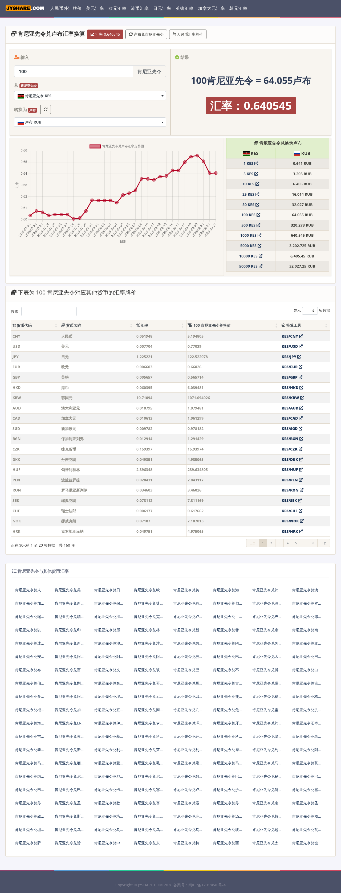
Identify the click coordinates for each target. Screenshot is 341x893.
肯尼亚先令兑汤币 (228, 816)
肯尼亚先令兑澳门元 (109, 645)
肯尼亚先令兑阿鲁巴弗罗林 (109, 658)
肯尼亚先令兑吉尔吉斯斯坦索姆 (30, 738)
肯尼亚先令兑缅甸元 (69, 765)
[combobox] (90, 95)
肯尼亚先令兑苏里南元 (228, 805)
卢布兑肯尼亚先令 (148, 34)
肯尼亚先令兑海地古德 (30, 725)
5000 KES (249, 245)
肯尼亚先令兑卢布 (188, 616)
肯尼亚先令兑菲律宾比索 (228, 632)
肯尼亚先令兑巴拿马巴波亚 (228, 778)
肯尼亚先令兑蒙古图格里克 (109, 765)
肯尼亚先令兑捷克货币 (149, 605)
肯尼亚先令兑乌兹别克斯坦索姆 (188, 831)
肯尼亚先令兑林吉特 (149, 632)
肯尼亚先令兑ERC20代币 (69, 725)
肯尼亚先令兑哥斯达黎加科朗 (188, 685)
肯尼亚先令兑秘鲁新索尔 (267, 778)
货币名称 (73, 325)
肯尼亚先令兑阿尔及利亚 (69, 698)
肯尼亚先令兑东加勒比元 (149, 845)
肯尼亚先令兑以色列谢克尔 (30, 632)
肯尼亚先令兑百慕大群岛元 (69, 672)
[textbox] (90, 95)
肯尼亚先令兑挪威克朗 (109, 618)
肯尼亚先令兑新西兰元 (188, 632)
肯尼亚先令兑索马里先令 (188, 805)
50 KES (248, 204)
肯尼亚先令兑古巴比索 (228, 685)
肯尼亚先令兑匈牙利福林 (228, 605)
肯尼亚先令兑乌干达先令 (109, 831)
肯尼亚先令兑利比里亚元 (109, 751)
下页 (324, 543)
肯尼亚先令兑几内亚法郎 (188, 711)
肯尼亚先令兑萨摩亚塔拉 (30, 845)
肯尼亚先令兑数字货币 (109, 805)
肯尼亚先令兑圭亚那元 (267, 711)
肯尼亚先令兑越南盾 (267, 831)
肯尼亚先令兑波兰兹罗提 (267, 605)
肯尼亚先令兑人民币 (30, 592)
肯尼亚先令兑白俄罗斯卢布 (307, 672)
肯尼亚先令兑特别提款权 (188, 845)
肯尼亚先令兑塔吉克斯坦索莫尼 (109, 818)
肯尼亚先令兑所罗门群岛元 (267, 791)
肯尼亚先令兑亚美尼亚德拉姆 (307, 645)
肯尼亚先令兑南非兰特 (307, 632)
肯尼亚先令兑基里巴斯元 (109, 738)
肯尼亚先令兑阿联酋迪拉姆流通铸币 (188, 645)
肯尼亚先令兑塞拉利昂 (149, 805)
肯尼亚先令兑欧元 (149, 589)
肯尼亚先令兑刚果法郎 (69, 685)
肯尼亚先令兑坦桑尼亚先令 (30, 831)
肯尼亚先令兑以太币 (188, 698)
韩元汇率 (238, 8)
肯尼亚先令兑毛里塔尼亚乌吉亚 (149, 765)
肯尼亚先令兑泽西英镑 (188, 725)
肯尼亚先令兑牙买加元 (228, 725)
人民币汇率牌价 (189, 34)
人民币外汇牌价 (66, 8)
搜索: (15, 311)
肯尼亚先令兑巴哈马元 (188, 672)
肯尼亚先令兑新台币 (69, 645)
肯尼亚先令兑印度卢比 (69, 632)
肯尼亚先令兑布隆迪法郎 (30, 672)
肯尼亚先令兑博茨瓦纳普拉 (267, 672)
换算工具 (293, 325)
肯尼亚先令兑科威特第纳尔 (228, 738)
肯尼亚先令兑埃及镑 (109, 698)
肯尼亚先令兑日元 (109, 589)
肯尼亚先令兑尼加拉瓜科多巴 (109, 778)
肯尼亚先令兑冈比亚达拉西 (149, 711)
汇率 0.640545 (107, 34)
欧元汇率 (117, 8)
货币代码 (24, 325)
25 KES (248, 194)
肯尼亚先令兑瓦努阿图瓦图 (307, 831)
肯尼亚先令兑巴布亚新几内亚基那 (307, 778)
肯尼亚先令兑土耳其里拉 (228, 618)
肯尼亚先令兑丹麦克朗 (188, 605)
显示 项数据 (312, 310)
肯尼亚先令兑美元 (69, 589)
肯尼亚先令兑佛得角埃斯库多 (267, 685)
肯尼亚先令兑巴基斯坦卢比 (30, 791)
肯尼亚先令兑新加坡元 (69, 605)
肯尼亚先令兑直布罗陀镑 (109, 711)
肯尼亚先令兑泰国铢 (267, 632)
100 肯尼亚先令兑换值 (211, 325)
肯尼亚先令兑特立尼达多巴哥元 (267, 818)
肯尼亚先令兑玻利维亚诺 (149, 672)
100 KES (249, 214)
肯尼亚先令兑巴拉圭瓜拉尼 (69, 791)
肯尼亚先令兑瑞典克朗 (30, 618)
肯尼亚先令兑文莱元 (109, 672)
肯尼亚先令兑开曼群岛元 (188, 738)
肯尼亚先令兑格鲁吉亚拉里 (307, 698)
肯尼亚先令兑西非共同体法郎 (228, 845)
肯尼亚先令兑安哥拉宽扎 (30, 658)
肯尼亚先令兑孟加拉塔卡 (267, 658)
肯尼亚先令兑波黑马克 (188, 658)
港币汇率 (140, 8)
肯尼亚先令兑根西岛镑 (30, 711)
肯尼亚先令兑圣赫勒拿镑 (69, 805)
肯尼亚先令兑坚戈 (267, 736)
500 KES (249, 225)
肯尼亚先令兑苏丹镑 (30, 805)
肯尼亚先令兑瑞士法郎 (69, 618)
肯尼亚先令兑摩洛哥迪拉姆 (228, 751)
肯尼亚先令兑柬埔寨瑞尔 (69, 738)
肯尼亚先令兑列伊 (267, 749)
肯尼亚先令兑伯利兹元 (30, 685)
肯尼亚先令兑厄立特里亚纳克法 (149, 698)
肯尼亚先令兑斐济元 (228, 698)
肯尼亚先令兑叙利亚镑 (30, 818)
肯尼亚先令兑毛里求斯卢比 (188, 765)
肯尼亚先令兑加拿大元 (30, 605)
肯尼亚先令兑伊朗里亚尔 (149, 725)
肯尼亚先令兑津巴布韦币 (149, 645)
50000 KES (249, 266)
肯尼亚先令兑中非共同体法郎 (109, 845)
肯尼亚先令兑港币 (228, 589)
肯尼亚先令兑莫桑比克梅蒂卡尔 (307, 765)
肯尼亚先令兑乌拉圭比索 (149, 831)
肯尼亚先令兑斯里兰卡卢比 (69, 751)
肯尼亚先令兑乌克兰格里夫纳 (69, 831)
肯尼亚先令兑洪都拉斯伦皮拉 (307, 711)
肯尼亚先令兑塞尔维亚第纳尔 (149, 791)
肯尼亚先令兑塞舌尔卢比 (307, 791)
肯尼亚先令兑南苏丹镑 (267, 805)
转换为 (25, 110)
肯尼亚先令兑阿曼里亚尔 (188, 778)
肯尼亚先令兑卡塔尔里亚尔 (109, 791)
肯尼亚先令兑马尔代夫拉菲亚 (228, 765)
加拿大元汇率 (211, 8)
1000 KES (249, 235)
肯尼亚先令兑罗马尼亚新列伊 (307, 605)
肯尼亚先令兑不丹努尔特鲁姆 (228, 672)
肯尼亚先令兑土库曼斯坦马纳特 (149, 818)
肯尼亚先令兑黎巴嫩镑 (30, 751)
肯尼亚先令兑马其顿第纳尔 (30, 765)
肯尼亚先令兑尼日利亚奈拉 (69, 778)
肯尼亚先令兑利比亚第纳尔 (188, 751)
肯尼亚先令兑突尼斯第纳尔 (188, 818)
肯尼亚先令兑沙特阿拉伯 (228, 791)
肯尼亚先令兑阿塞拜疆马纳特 (149, 658)
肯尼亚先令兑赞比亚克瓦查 (69, 845)
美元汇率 (95, 8)
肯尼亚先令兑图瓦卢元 (307, 818)
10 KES (248, 183)
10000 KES (249, 256)
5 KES (248, 173)
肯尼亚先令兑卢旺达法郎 (188, 791)
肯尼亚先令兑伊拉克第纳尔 (109, 725)
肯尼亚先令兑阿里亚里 (307, 751)
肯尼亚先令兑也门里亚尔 (307, 845)
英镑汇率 (185, 8)
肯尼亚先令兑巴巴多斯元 (228, 658)
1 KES (248, 163)
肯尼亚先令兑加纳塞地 (69, 711)
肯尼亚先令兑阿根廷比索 (69, 658)
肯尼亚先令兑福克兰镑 (267, 698)
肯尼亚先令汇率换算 (307, 725)
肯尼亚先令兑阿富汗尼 (228, 645)
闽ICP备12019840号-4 (207, 884)
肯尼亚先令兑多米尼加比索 (30, 698)
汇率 (144, 325)
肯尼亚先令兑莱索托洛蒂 (149, 751)
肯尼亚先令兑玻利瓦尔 (228, 831)
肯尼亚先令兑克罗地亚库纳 (149, 618)
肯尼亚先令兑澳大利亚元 (307, 592)
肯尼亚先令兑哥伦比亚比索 (149, 685)
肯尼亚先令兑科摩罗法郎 (149, 738)
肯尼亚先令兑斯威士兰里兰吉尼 (69, 818)
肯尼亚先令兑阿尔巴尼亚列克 (267, 645)
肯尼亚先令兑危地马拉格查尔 (228, 711)
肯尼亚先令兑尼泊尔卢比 (149, 778)
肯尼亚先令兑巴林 (307, 656)
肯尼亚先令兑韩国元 (267, 592)
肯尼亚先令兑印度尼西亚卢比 (307, 618)
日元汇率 (162, 8)
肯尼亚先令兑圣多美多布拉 (307, 805)
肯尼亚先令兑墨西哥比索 (109, 632)
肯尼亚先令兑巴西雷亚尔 (267, 618)
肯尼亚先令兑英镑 (188, 589)
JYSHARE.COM (150, 884)
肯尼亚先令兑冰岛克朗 (30, 645)
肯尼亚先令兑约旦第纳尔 (267, 725)
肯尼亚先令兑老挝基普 (307, 738)
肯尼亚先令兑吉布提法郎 (307, 685)
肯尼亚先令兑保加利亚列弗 (109, 605)
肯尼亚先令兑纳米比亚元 (30, 778)
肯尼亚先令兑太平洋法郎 (267, 845)
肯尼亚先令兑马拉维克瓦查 (267, 765)
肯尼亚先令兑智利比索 (109, 685)
